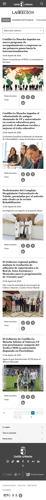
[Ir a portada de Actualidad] (23, 12)
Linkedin (38, 461)
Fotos (6, 100)
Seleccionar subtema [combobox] (12, 31)
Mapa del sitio (32, 485)
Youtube (17, 461)
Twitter (28, 461)
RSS (23, 465)
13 (20, 417)
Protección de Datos (9, 485)
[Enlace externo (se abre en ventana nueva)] (16, 495)
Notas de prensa (10, 96)
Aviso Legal (21, 485)
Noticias (6, 20)
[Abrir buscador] (41, 3)
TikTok (12, 461)
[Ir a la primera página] (6, 413)
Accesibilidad (6, 490)
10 (37, 413)
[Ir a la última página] (29, 417)
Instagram (7, 461)
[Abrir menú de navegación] (4, 3)
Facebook (23, 461)
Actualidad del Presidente (23, 20)
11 (41, 413)
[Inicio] (23, 452)
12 (15, 417)
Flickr (33, 461)
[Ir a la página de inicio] (23, 3)
